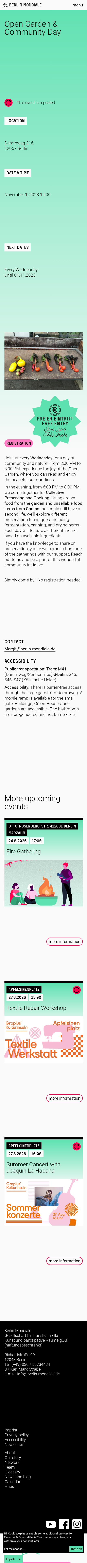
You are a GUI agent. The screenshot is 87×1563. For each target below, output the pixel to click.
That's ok (76, 1549)
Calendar (12, 1481)
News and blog (18, 1476)
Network (12, 1462)
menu (78, 5)
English (10, 1559)
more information (64, 941)
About (10, 1452)
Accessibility (15, 1439)
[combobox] (13, 1559)
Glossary (12, 1472)
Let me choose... (14, 1549)
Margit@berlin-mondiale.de (29, 649)
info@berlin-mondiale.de (38, 1374)
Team (10, 1467)
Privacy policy (17, 1434)
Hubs (9, 1486)
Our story (13, 1457)
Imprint (11, 1430)
